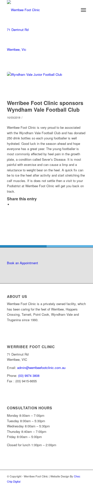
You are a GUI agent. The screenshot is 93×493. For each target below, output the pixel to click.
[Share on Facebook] (13, 204)
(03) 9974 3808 (28, 375)
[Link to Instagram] (82, 487)
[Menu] (83, 10)
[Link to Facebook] (75, 487)
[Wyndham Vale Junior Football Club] (40, 84)
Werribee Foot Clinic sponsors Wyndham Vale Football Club (45, 106)
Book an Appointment (22, 262)
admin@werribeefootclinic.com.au (41, 367)
